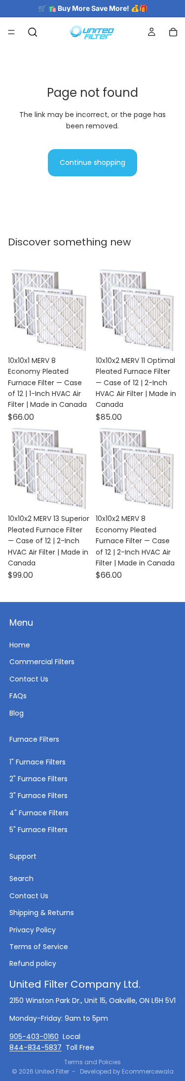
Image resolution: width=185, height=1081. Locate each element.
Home (19, 644)
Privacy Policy (32, 929)
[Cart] (173, 32)
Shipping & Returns (41, 913)
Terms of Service (38, 946)
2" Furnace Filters (38, 779)
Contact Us (28, 678)
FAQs (18, 696)
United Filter (52, 1071)
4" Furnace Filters (39, 812)
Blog (16, 713)
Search (21, 878)
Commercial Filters (41, 662)
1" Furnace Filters (37, 761)
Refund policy (32, 963)
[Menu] (11, 32)
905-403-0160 (34, 1036)
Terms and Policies (92, 1062)
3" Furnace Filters (38, 796)
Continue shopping (92, 162)
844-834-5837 (35, 1047)
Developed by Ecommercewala (127, 1071)
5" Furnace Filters (38, 830)
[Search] (32, 32)
